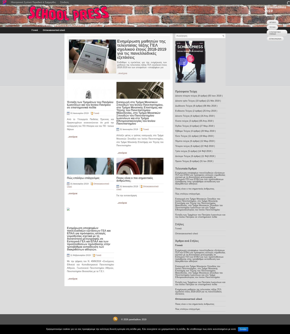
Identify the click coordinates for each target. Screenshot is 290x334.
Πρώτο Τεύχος (182, 161)
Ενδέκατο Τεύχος (183, 111)
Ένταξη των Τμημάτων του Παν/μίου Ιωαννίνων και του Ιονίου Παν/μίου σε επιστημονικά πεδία (90, 105)
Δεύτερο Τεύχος (182, 156)
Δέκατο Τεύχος (182, 116)
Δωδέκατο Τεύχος (183, 106)
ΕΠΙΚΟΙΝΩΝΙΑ (275, 39)
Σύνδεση (64, 2)
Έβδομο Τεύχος (182, 131)
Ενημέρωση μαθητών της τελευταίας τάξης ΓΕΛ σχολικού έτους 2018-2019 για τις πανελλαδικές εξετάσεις (141, 49)
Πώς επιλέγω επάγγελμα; (83, 178)
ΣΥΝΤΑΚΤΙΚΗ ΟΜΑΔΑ (275, 33)
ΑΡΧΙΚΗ (272, 22)
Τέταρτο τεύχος (182, 146)
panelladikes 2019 (275, 9)
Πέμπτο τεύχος (182, 141)
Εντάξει (243, 329)
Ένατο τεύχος (181, 121)
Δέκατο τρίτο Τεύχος (185, 101)
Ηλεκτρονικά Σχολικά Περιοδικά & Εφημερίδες (33, 2)
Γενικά (35, 30)
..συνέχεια (122, 73)
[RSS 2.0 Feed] (115, 321)
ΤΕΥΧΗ (272, 27)
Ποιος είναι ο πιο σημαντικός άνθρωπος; (134, 179)
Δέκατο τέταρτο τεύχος (186, 95)
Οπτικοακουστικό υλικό (54, 30)
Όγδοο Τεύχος (182, 126)
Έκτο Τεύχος (181, 136)
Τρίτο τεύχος (181, 151)
